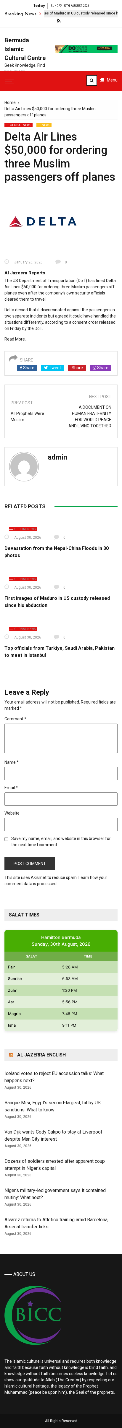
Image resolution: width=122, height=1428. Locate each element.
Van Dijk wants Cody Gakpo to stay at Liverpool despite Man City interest (53, 1135)
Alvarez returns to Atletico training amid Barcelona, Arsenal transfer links (56, 1223)
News (46, 125)
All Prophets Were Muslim (27, 416)
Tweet (54, 367)
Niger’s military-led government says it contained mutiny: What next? (55, 1194)
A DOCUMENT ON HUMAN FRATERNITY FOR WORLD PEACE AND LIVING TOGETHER (89, 416)
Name (11, 762)
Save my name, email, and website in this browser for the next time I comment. (61, 841)
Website (12, 813)
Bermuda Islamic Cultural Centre (25, 49)
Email (11, 787)
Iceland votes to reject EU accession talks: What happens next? (54, 1077)
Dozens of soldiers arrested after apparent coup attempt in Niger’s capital (54, 1164)
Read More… (16, 339)
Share (28, 367)
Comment (15, 719)
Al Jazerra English (41, 1055)
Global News (20, 125)
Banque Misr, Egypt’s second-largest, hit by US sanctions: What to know (52, 1106)
